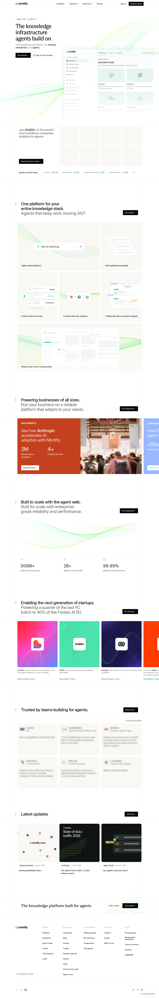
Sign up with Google (44, 55)
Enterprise (47, 938)
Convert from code (70, 969)
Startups (46, 933)
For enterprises (128, 409)
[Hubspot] (69, 136)
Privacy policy (130, 933)
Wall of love (109, 943)
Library (66, 959)
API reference (89, 938)
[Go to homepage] (22, 3)
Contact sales (136, 4)
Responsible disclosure (130, 938)
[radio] (17, 989)
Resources (87, 4)
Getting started (90, 933)
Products (60, 4)
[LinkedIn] (142, 989)
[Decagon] (69, 156)
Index (65, 964)
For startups (129, 611)
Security (128, 950)
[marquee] (90, 172)
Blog (65, 938)
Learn (45, 959)
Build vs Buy (48, 943)
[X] (137, 989)
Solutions (73, 4)
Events (107, 938)
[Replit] (111, 156)
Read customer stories (30, 161)
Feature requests (70, 954)
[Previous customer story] (110, 408)
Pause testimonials (134, 721)
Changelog (88, 948)
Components (89, 943)
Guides (66, 948)
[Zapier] (90, 156)
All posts (130, 814)
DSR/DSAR (129, 955)
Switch (45, 948)
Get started (22, 55)
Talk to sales (113, 906)
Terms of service (132, 944)
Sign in (123, 4)
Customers (67, 933)
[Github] (133, 989)
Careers (107, 933)
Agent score (68, 974)
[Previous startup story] (112, 611)
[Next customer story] (115, 408)
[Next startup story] (118, 611)
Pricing (99, 4)
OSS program (48, 954)
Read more (129, 710)
